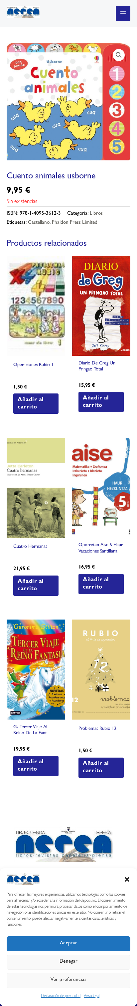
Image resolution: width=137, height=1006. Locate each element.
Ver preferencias (68, 980)
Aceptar (68, 943)
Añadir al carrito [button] (31, 403)
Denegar (69, 961)
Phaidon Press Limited (74, 222)
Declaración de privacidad (60, 996)
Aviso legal (91, 996)
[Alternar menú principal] (123, 13)
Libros (96, 213)
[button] (127, 879)
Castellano (39, 222)
